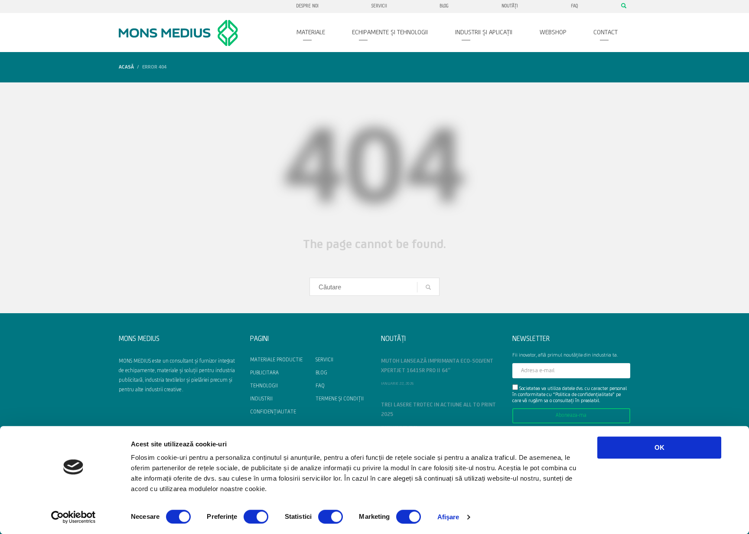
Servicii (379, 6)
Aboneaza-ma (571, 415)
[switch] (256, 517)
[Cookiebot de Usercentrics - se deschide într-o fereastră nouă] (73, 517)
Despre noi (307, 6)
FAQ (574, 6)
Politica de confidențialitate (583, 395)
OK (659, 447)
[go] (428, 287)
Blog (444, 6)
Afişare (448, 517)
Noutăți (510, 6)
